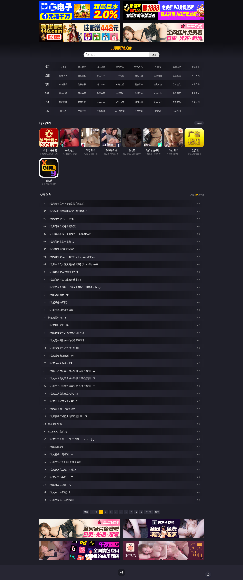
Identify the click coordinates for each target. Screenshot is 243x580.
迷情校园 (139, 102)
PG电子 (63, 66)
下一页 (148, 512)
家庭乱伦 (82, 102)
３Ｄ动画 (120, 75)
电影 (47, 84)
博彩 (47, 66)
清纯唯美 (158, 93)
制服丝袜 (139, 84)
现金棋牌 (177, 66)
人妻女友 (101, 102)
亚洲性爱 (63, 84)
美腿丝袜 (139, 93)
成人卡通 (101, 84)
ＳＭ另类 (195, 75)
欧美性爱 (120, 84)
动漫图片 (120, 93)
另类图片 (195, 93)
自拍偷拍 (82, 75)
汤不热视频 (120, 111)
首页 (86, 512)
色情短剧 (177, 111)
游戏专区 (120, 66)
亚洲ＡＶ (63, 75)
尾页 (157, 512)
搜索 (154, 54)
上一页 (94, 512)
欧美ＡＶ (101, 75)
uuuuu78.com (121, 48)
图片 (47, 93)
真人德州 (82, 66)
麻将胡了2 (138, 66)
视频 (47, 75)
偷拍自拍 (82, 84)
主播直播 (177, 75)
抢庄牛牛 (195, 66)
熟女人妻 (139, 75)
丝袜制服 (158, 75)
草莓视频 (101, 111)
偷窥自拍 (63, 93)
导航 (47, 111)
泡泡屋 (158, 111)
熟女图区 (177, 93)
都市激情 (63, 102)
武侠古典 (120, 102)
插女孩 (63, 111)
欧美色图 (101, 93)
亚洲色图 (82, 93)
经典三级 (158, 84)
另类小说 (158, 102)
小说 (47, 102)
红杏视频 (139, 111)
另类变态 (195, 84)
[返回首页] (208, 574)
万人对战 (101, 66)
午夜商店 (82, 111)
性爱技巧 (195, 102)
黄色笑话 (177, 102)
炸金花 (158, 66)
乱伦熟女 (177, 84)
